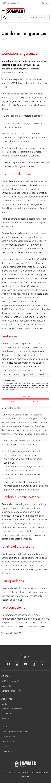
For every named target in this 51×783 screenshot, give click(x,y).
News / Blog (7, 686)
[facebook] (8, 664)
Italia (47, 3)
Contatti (5, 704)
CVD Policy (6, 751)
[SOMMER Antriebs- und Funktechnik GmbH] (15, 11)
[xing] (42, 664)
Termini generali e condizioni (14, 731)
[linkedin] (34, 664)
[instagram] (17, 664)
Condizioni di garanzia (11, 708)
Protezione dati (8, 741)
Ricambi (5, 718)
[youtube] (25, 664)
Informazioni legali (9, 736)
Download (6, 713)
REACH (4, 746)
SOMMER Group (8, 3)
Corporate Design (9, 690)
